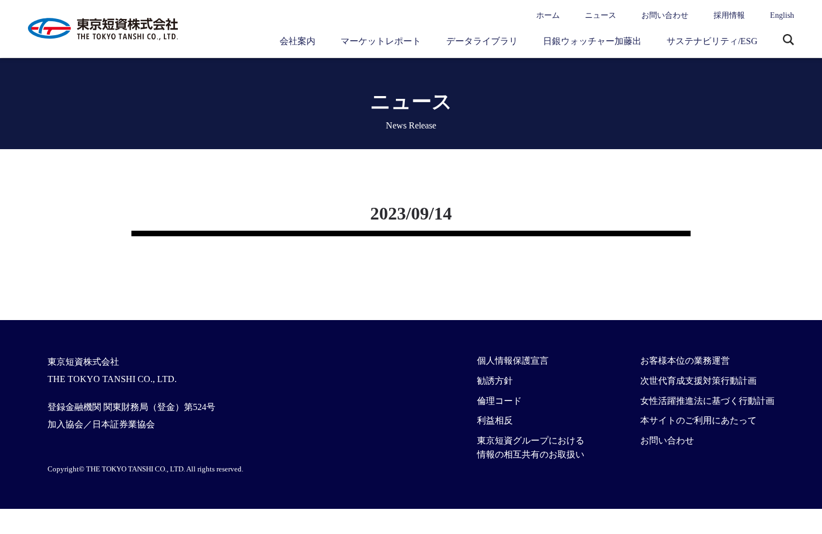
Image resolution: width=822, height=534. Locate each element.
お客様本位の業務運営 (685, 360)
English (782, 15)
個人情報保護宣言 (513, 360)
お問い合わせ (664, 15)
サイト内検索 (788, 40)
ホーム (548, 15)
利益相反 (495, 420)
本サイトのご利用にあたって (698, 420)
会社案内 (297, 41)
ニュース (600, 15)
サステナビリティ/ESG (712, 41)
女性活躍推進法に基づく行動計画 (707, 401)
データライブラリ (482, 41)
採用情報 (729, 15)
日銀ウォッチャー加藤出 (592, 41)
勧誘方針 (495, 380)
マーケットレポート (381, 41)
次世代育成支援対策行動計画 (698, 380)
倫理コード (499, 401)
